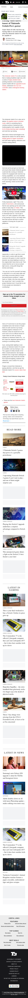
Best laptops (8, 932)
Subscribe (18, 2)
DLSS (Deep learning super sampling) (13, 129)
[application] (14, 153)
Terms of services (19, 309)
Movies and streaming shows (7, 926)
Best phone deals (7, 942)
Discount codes (20, 945)
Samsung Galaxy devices (20, 923)
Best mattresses (20, 935)
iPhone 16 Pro (7, 923)
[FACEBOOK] (11, 411)
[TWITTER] (14, 411)
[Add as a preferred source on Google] (14, 986)
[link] (6, 382)
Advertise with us (14, 973)
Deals (11, 6)
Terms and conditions (14, 966)
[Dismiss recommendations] (26, 11)
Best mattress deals (20, 942)
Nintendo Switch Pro (11, 76)
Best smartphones (8, 935)
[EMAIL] (19, 411)
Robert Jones (11, 38)
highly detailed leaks (15, 80)
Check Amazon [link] (19, 383)
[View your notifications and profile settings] (10, 2)
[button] (14, 381)
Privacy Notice (20, 311)
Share (6, 71)
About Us (14, 964)
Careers (14, 976)
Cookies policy (14, 971)
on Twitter (16, 208)
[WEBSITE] (17, 411)
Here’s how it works (18, 44)
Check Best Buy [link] (19, 390)
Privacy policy (14, 968)
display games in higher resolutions (12, 138)
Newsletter (23, 71)
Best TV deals (7, 945)
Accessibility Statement (14, 959)
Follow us (15, 71)
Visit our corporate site (19, 992)
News (19, 40)
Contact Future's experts (14, 961)
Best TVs (20, 932)
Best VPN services (21, 926)
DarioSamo (10, 204)
